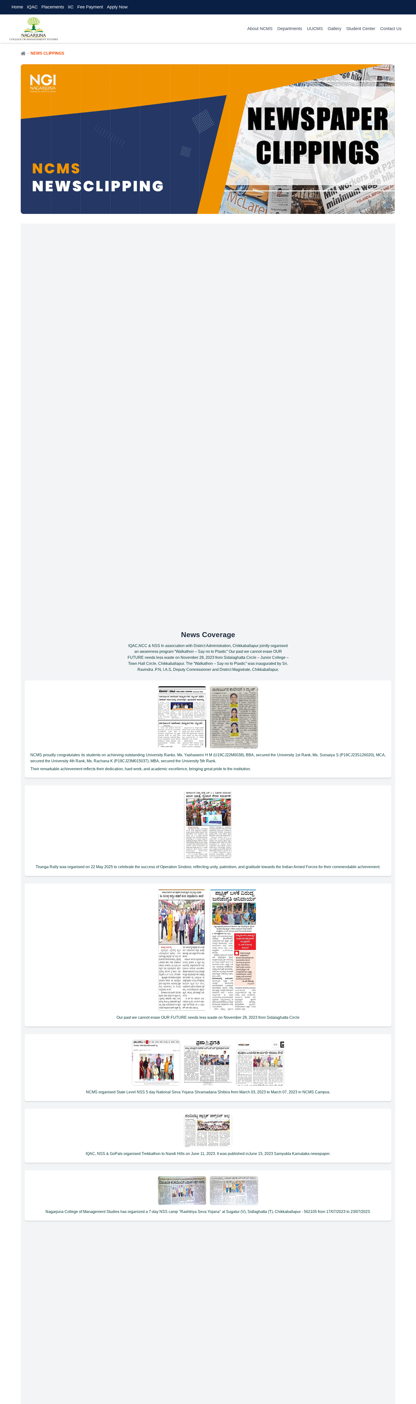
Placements (52, 7)
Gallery (334, 28)
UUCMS (315, 28)
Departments (289, 28)
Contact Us (391, 28)
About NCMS (260, 28)
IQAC (32, 7)
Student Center (360, 28)
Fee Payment (90, 7)
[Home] (23, 53)
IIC (70, 7)
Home (17, 7)
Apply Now (117, 7)
